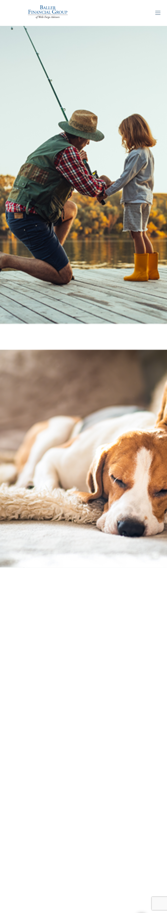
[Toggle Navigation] (157, 13)
